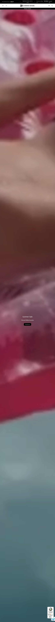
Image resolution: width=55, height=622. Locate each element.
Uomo (29, 8)
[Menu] (53, 607)
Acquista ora (27, 324)
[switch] (50, 617)
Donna (25, 8)
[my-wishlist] (49, 5)
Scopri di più (50, 2)
